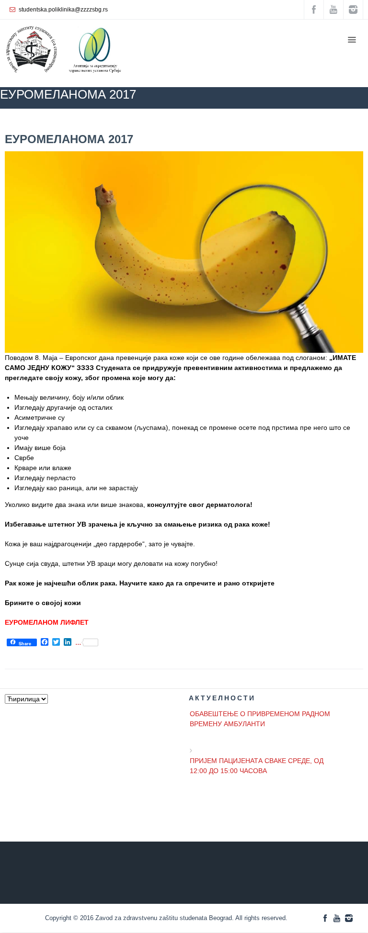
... (78, 642)
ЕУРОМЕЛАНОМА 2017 (69, 139)
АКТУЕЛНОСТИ (265, 122)
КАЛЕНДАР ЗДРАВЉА (202, 122)
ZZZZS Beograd (141, 122)
